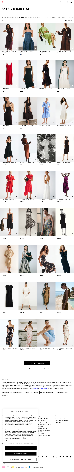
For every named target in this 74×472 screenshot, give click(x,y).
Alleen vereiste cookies (20, 453)
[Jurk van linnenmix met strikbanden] (46, 222)
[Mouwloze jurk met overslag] (9, 36)
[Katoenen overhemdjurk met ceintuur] (9, 185)
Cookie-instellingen (44, 435)
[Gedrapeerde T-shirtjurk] (27, 296)
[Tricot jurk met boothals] (65, 148)
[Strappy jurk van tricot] (65, 222)
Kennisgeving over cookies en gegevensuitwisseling (20, 443)
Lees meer (58, 422)
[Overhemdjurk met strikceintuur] (27, 259)
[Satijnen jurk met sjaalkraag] (65, 36)
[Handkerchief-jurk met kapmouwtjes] (9, 148)
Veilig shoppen (42, 428)
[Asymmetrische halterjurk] (65, 185)
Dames (12, 2)
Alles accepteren (20, 448)
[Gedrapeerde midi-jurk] (9, 296)
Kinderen (25, 2)
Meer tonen (5, 396)
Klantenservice (43, 418)
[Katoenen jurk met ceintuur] (27, 111)
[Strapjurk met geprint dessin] (46, 259)
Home (31, 2)
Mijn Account (42, 420)
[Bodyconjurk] (9, 74)
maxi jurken (35, 388)
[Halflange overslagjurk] (46, 111)
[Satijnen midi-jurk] (46, 36)
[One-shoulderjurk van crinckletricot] (46, 333)
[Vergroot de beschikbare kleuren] (3, 55)
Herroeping (41, 433)
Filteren (68, 20)
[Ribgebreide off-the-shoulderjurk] (65, 259)
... (40, 368)
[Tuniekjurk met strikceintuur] (46, 74)
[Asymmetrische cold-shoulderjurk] (9, 333)
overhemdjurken (44, 388)
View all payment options (38, 467)
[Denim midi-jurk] (9, 222)
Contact (40, 426)
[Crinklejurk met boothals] (65, 111)
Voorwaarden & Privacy (45, 424)
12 (44, 368)
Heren (18, 2)
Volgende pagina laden (37, 363)
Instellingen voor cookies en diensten (20, 459)
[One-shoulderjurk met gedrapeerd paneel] (27, 148)
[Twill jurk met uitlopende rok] (27, 36)
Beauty (38, 2)
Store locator (42, 422)
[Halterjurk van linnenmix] (46, 185)
